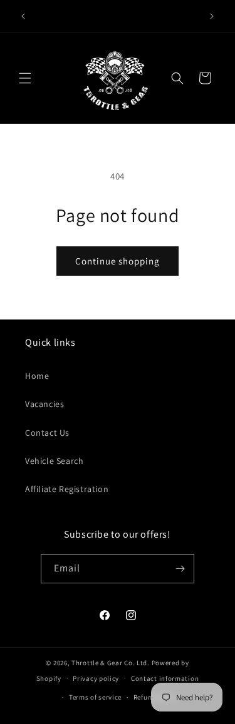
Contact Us (47, 432)
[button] (25, 78)
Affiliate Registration (66, 489)
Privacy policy (96, 678)
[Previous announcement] (23, 16)
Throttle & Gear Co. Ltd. (110, 662)
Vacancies (44, 404)
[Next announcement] (212, 16)
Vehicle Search (54, 460)
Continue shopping (117, 261)
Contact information (165, 678)
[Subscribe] (180, 568)
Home (37, 375)
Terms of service (95, 697)
